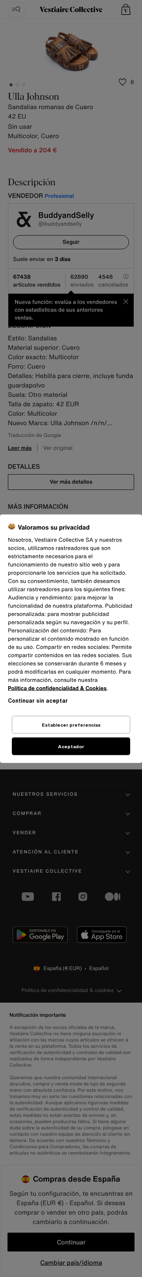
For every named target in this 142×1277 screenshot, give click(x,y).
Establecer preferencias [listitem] (71, 724)
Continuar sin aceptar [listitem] (38, 700)
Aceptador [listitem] (71, 746)
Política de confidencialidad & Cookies (57, 688)
